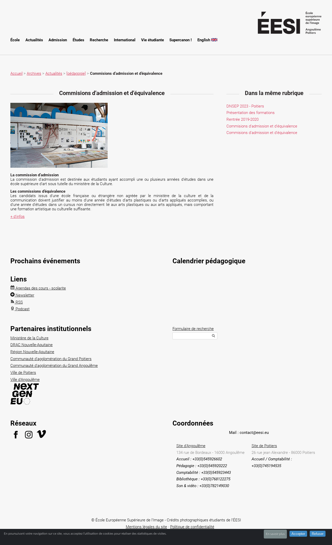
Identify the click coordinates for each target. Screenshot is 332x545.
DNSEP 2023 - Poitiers (245, 106)
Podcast (22, 309)
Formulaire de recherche (193, 328)
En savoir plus (275, 533)
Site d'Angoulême (190, 445)
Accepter (298, 534)
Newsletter (24, 295)
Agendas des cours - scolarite (40, 288)
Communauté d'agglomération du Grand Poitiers (51, 358)
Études (78, 40)
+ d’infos (17, 216)
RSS (19, 302)
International (124, 40)
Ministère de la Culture (29, 338)
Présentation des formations (250, 112)
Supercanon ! (180, 40)
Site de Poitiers (264, 445)
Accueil (16, 73)
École (15, 40)
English (204, 40)
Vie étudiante (152, 40)
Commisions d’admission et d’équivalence (261, 126)
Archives (34, 73)
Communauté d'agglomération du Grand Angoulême (54, 365)
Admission (58, 40)
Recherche (99, 40)
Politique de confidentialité (192, 526)
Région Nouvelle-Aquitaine (32, 351)
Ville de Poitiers (23, 372)
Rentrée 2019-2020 (242, 119)
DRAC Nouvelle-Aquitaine (31, 344)
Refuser (317, 534)
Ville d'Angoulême (25, 379)
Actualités (34, 40)
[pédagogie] (76, 73)
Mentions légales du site (146, 526)
